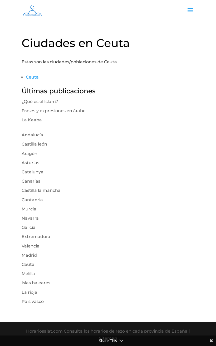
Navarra (30, 218)
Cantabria (32, 199)
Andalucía (32, 134)
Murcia (29, 208)
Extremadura (36, 236)
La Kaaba (32, 119)
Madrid (29, 255)
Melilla (28, 273)
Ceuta (32, 77)
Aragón (29, 153)
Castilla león (34, 144)
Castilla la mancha (41, 190)
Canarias (31, 181)
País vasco (33, 301)
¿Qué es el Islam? (40, 101)
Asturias (30, 162)
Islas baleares (36, 282)
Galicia (29, 227)
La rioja (29, 292)
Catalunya (32, 171)
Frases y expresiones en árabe (54, 110)
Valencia (31, 246)
